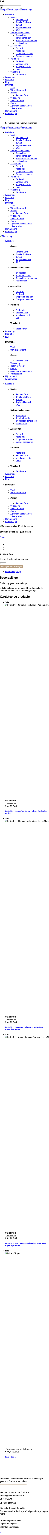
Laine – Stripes (10, 1457)
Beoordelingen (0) (13, 571)
